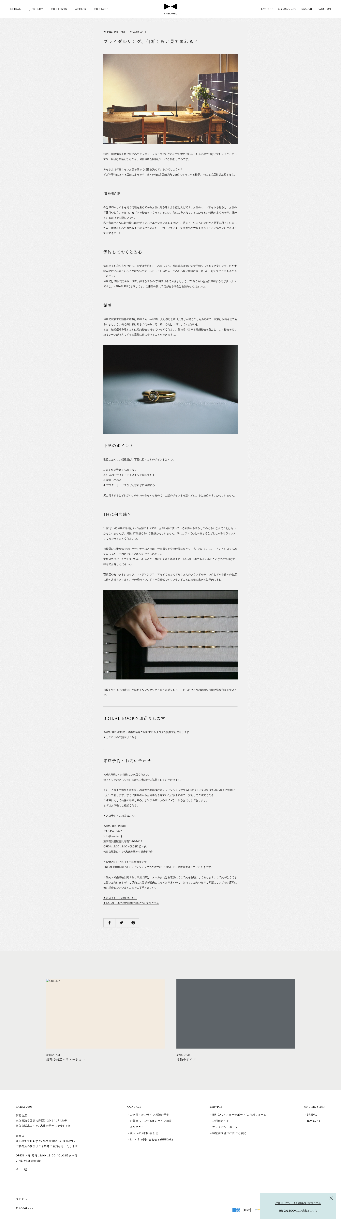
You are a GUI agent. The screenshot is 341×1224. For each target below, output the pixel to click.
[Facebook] (17, 1169)
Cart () (325, 8)
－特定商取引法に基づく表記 (228, 1133)
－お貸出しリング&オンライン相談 (149, 1120)
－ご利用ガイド (219, 1120)
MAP (63, 1120)
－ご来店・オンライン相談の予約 (148, 1114)
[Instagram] (25, 1169)
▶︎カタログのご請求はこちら (120, 737)
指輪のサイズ (186, 1059)
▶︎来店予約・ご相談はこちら (120, 815)
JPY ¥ (265, 8)
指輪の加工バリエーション (65, 1059)
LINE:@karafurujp (28, 1160)
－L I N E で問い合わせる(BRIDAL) (150, 1139)
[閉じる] (331, 1198)
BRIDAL (15, 9)
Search (307, 8)
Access (80, 9)
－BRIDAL (311, 1114)
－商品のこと (135, 1127)
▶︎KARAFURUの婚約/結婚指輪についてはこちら (131, 903)
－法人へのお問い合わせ (142, 1133)
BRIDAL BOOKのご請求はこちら (298, 1210)
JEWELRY (36, 9)
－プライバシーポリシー (225, 1127)
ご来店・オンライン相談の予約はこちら (298, 1202)
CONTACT (101, 9)
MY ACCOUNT (287, 8)
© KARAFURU (25, 1207)
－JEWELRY (312, 1120)
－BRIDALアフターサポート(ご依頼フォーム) (239, 1114)
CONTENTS (59, 9)
